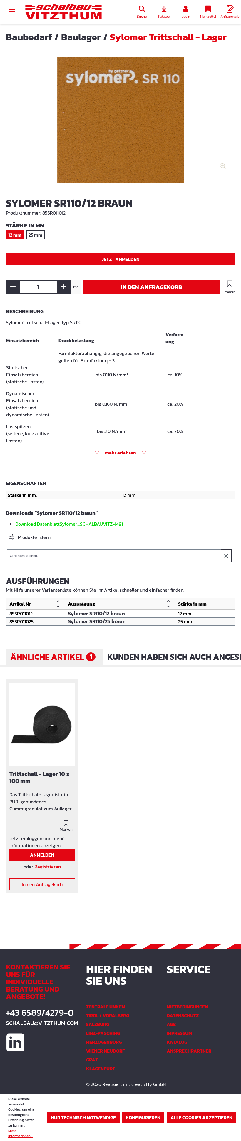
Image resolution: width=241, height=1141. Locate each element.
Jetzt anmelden (121, 259)
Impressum (179, 1033)
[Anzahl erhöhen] (64, 287)
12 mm (14, 234)
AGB (171, 1024)
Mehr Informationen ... (20, 1133)
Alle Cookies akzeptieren (201, 1117)
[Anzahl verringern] (13, 287)
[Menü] (12, 12)
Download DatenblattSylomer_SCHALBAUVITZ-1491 (69, 523)
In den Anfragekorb (151, 287)
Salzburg (97, 1024)
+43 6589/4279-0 (40, 1012)
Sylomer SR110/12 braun (96, 613)
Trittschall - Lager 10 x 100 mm (39, 777)
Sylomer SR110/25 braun (97, 621)
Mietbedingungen (187, 1006)
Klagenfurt (100, 1068)
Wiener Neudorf (105, 1050)
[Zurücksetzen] (226, 555)
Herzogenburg (104, 1042)
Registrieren (47, 866)
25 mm (35, 234)
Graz (92, 1059)
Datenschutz (183, 1015)
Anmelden (42, 854)
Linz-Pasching (103, 1033)
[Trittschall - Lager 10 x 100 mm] (42, 724)
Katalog (177, 1042)
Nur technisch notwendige (83, 1117)
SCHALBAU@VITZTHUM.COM (40, 1023)
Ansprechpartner (189, 1050)
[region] (120, 124)
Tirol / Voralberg (107, 1015)
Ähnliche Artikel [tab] (51, 657)
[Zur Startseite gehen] (63, 12)
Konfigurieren (143, 1117)
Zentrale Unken (105, 1006)
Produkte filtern (34, 537)
